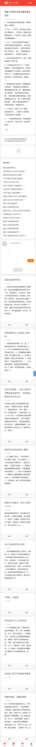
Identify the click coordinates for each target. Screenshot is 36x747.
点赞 (26, 325)
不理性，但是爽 (11, 597)
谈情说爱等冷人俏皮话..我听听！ (14, 171)
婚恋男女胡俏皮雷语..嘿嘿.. (12, 175)
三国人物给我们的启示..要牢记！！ (15, 235)
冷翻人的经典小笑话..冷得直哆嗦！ (15, 196)
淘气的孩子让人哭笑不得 (15, 620)
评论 (9, 325)
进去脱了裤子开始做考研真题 (17, 673)
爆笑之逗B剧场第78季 (11, 225)
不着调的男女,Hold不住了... (12, 214)
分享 (34, 373)
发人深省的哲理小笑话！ (15, 544)
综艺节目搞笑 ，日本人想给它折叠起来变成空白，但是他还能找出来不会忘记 (17, 393)
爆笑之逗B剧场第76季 (11, 207)
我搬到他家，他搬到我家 (15, 696)
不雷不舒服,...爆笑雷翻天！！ (13, 193)
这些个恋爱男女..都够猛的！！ (14, 185)
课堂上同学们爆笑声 (10, 203)
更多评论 (18, 270)
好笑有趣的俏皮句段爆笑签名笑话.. (15, 141)
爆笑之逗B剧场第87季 (11, 232)
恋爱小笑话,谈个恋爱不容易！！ (14, 200)
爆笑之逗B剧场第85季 (11, 228)
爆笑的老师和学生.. (10, 168)
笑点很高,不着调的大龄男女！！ (14, 189)
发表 (30, 260)
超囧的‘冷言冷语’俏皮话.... (12, 218)
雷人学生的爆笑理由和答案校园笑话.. (16, 139)
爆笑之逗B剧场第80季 (11, 221)
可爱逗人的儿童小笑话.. (11, 182)
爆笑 (6, 129)
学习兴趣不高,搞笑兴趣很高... (13, 178)
